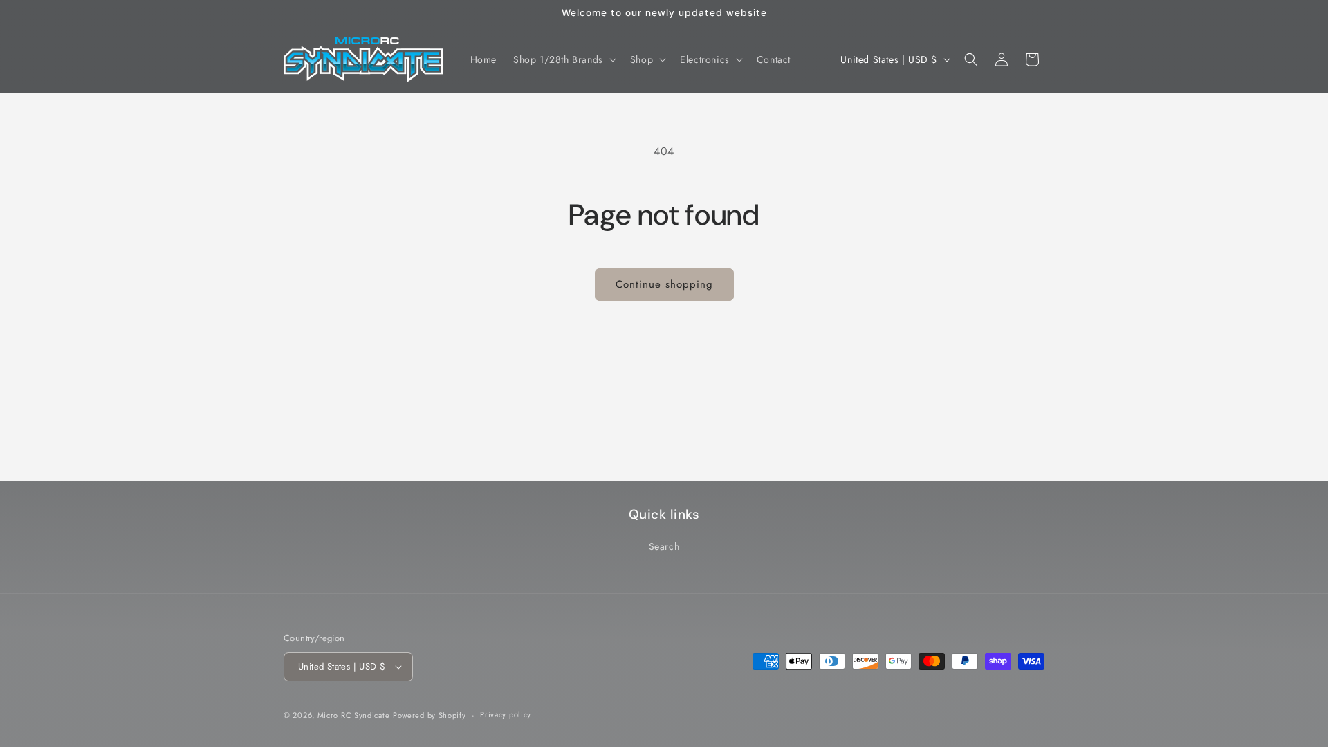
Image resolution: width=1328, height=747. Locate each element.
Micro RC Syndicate (353, 715)
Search (664, 546)
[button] (563, 59)
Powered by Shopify (429, 715)
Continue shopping (664, 284)
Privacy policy (505, 714)
